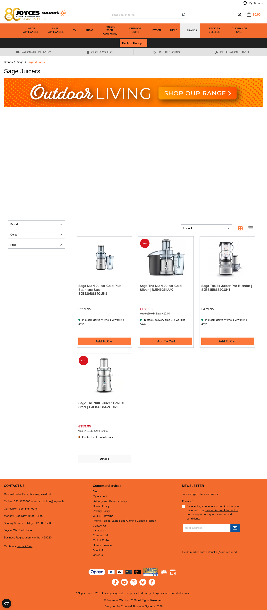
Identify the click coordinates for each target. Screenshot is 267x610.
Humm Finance (102, 545)
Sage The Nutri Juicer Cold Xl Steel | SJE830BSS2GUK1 (101, 405)
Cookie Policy (101, 506)
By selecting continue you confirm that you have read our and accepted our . (213, 512)
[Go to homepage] (33, 14)
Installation (99, 530)
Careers (98, 554)
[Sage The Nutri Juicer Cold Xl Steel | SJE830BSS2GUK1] (104, 374)
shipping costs (115, 593)
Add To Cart (104, 341)
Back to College (133, 43)
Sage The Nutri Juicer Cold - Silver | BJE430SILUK (162, 288)
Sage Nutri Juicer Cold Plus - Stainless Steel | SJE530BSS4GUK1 (101, 290)
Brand (14, 224)
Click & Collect (101, 540)
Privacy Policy (101, 510)
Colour (14, 234)
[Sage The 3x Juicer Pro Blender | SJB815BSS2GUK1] (227, 257)
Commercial (100, 535)
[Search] (183, 15)
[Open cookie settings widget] (6, 603)
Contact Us (100, 525)
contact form (24, 546)
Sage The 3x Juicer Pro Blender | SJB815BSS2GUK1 (226, 288)
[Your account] (239, 15)
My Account (100, 496)
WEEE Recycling (103, 515)
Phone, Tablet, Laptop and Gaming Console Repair (124, 520)
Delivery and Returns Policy (110, 501)
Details (104, 458)
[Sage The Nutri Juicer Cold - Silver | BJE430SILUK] (166, 257)
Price (13, 244)
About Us (98, 550)
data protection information (221, 510)
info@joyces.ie (55, 501)
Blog (95, 491)
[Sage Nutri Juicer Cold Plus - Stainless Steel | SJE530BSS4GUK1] (104, 257)
